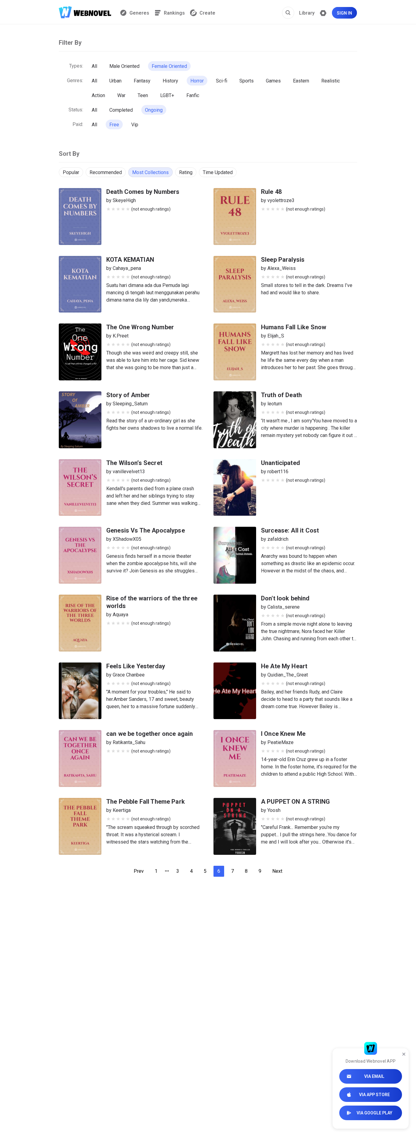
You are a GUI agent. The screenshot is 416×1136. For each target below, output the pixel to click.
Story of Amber (128, 395)
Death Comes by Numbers (142, 191)
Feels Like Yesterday (135, 666)
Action (98, 95)
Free (114, 125)
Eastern (301, 81)
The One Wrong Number (140, 327)
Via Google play (374, 1112)
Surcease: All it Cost (290, 530)
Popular (71, 172)
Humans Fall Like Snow (293, 327)
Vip (134, 125)
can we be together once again (149, 733)
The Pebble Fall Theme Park (145, 801)
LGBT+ (167, 95)
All (94, 66)
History (170, 81)
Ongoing (154, 110)
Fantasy (142, 81)
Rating (185, 172)
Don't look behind (285, 598)
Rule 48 (271, 191)
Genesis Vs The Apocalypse (145, 530)
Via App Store (374, 1094)
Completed (121, 110)
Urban (115, 81)
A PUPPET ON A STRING (295, 801)
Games (273, 81)
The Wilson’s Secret (134, 463)
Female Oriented (169, 66)
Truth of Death (281, 395)
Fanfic (192, 95)
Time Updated (218, 172)
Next (277, 871)
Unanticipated (280, 463)
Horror (197, 81)
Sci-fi (221, 81)
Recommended (106, 172)
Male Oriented (124, 66)
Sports (246, 81)
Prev (139, 871)
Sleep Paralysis (283, 259)
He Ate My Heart (284, 666)
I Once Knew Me (283, 733)
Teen (143, 95)
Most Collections (150, 172)
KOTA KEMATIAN (130, 259)
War (121, 95)
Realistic (330, 81)
